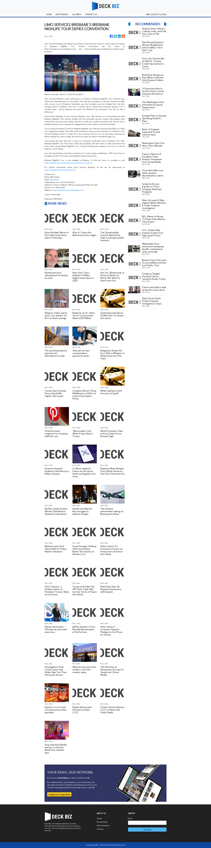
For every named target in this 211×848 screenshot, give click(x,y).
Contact (100, 829)
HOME (49, 14)
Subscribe (147, 829)
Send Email (53, 179)
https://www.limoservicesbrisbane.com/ (60, 170)
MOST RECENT (62, 14)
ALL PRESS (76, 14)
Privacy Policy (102, 822)
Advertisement (103, 825)
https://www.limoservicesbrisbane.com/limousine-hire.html (68, 163)
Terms (99, 818)
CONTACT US (91, 14)
